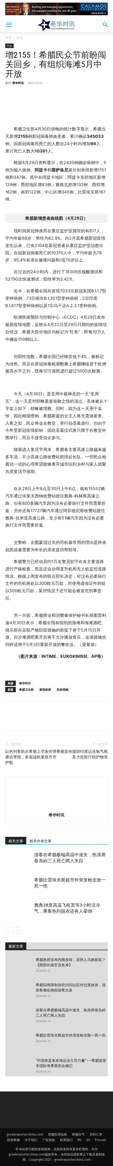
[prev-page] (8, 930)
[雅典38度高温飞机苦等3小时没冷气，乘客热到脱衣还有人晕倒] (18, 911)
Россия (100, 1140)
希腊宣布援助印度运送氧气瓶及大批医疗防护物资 (82, 754)
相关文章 (15, 841)
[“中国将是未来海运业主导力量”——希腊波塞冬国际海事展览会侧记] (18, 1067)
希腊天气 (78, 1134)
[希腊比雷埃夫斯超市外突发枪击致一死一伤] (18, 886)
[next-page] (17, 930)
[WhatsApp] (47, 95)
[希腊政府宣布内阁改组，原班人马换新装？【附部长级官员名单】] (18, 966)
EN (79, 1140)
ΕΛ (88, 1140)
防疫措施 (62, 689)
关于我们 (31, 1140)
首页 (8, 37)
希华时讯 (18, 83)
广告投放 (48, 1140)
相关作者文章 (40, 841)
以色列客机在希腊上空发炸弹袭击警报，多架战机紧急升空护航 (30, 757)
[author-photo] (56, 807)
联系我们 (66, 1140)
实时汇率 (96, 1134)
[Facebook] (10, 95)
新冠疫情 (45, 689)
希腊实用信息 (57, 1134)
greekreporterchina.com (25, 1134)
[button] (9, 25)
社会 (20, 37)
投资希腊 (13, 1140)
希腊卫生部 (26, 689)
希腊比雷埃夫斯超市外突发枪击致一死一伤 (71, 1035)
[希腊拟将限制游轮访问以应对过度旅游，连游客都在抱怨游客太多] (18, 991)
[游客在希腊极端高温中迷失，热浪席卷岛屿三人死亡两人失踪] (18, 861)
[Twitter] (22, 95)
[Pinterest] (34, 95)
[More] (59, 95)
